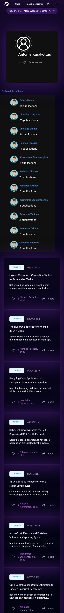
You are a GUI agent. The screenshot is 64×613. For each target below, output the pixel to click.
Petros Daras (26, 100)
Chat (17, 3)
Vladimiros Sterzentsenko (33, 199)
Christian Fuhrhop (29, 242)
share (51, 298)
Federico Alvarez (28, 171)
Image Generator (34, 3)
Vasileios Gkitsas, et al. (28, 402)
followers (35, 62)
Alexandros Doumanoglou (33, 157)
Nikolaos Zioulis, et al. (29, 453)
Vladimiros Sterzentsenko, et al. (28, 556)
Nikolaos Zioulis (28, 128)
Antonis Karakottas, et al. (29, 505)
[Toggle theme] (49, 4)
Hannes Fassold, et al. (29, 299)
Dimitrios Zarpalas (29, 114)
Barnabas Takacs (28, 228)
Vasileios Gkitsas (28, 185)
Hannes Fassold (28, 142)
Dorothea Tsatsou (29, 214)
